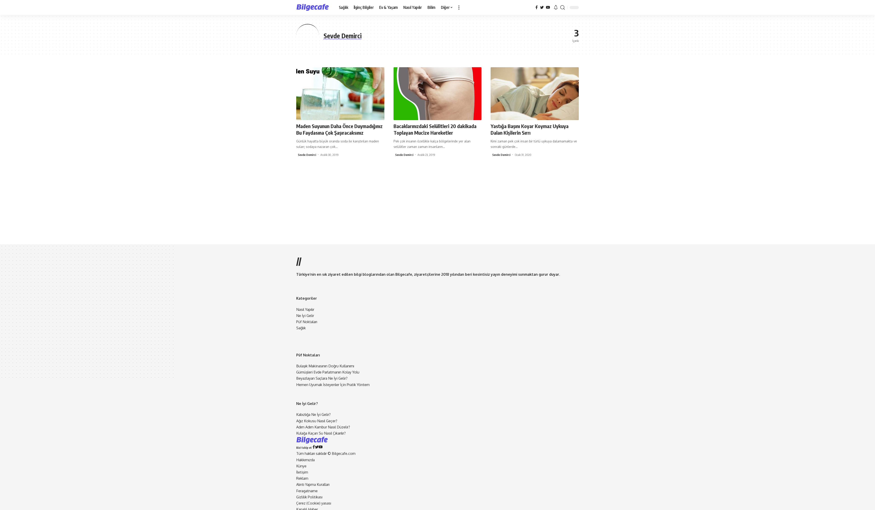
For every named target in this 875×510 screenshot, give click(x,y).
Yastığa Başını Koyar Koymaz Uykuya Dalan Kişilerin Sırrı (530, 129)
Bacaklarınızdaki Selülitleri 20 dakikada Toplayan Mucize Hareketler (435, 129)
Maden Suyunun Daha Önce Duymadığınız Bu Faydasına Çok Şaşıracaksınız (339, 129)
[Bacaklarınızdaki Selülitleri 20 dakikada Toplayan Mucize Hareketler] (438, 93)
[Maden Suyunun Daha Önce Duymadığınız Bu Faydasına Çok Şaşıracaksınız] (340, 93)
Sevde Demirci (307, 155)
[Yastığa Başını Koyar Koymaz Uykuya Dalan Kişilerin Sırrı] (535, 93)
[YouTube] (548, 7)
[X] (542, 7)
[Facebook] (536, 7)
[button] (459, 7)
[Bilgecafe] (314, 7)
